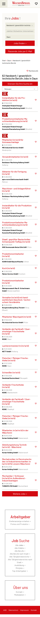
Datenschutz (13, 610)
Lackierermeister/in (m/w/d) (15, 345)
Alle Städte (19, 548)
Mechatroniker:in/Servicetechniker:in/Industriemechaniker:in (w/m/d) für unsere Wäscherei (16, 461)
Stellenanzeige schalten (19, 521)
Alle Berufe (19, 551)
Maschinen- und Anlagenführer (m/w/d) (16, 189)
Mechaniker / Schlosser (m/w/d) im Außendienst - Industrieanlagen (14, 478)
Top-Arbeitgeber (19, 571)
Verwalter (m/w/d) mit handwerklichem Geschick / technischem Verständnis (16, 299)
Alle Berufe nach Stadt (19, 554)
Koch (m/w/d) (8, 268)
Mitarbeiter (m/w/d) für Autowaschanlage (12, 140)
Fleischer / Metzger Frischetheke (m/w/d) (15, 359)
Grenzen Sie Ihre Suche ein (20, 83)
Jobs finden (19, 43)
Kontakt (19, 592)
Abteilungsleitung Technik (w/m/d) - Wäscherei (14, 445)
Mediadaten (19, 595)
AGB (5, 610)
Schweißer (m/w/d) (11, 372)
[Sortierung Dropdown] (34, 89)
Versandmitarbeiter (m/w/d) (15, 156)
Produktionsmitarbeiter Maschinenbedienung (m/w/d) (15, 120)
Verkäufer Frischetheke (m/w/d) (13, 385)
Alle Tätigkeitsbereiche (19, 556)
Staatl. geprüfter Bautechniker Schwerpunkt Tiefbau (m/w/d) (16, 240)
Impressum (24, 610)
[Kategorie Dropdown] (32, 25)
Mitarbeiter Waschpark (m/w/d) (16, 316)
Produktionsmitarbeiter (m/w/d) (13, 255)
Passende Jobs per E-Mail (20, 51)
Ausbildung (19, 565)
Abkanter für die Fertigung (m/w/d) (14, 172)
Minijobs (19, 568)
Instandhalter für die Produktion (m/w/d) (13, 99)
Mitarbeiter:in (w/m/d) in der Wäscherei (15, 431)
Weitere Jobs (19, 493)
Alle (19, 545)
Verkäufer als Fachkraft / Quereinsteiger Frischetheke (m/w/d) (16, 331)
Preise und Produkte (19, 524)
